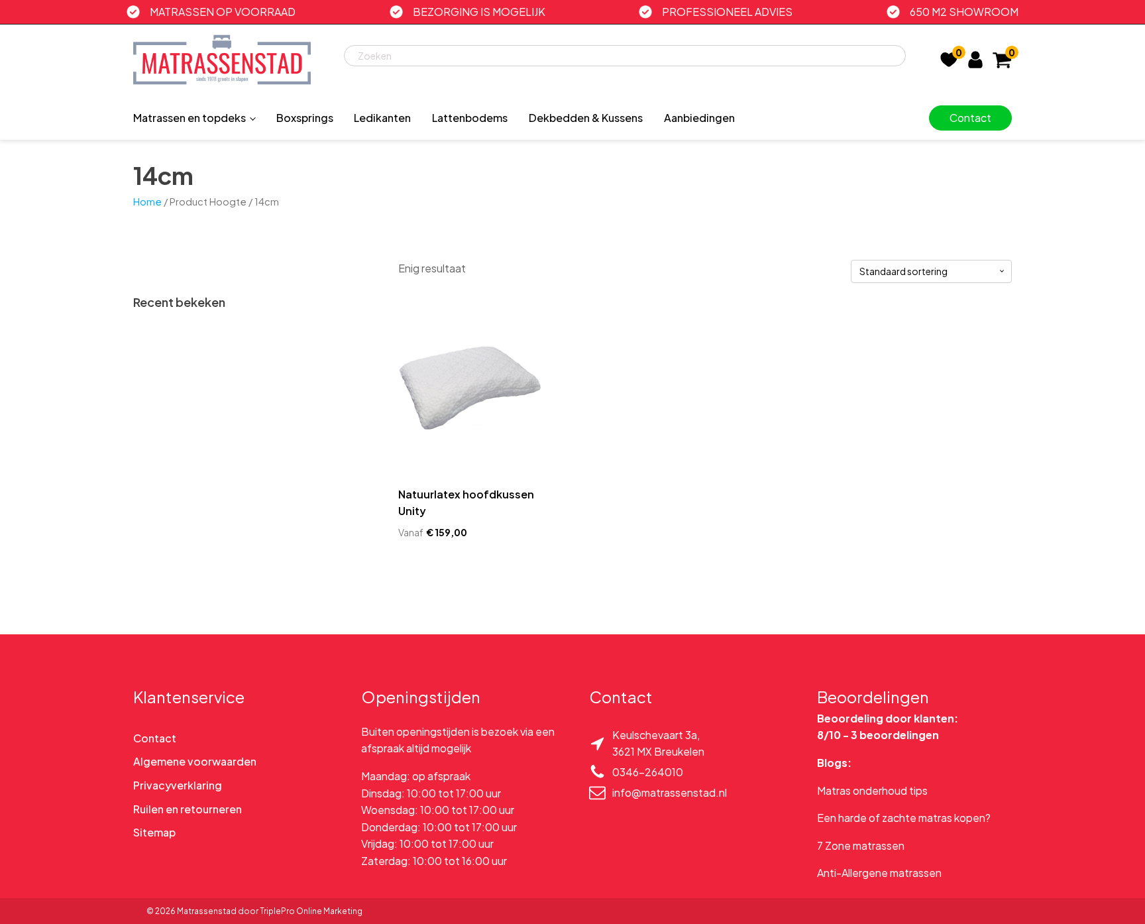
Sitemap (154, 832)
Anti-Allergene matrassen (879, 873)
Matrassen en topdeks (189, 118)
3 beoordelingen (895, 735)
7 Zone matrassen (860, 845)
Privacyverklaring (177, 785)
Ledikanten (382, 118)
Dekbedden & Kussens (586, 118)
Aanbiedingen (699, 118)
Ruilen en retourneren (187, 809)
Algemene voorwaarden (194, 761)
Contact (970, 118)
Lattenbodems (470, 118)
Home (147, 201)
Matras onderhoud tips (872, 790)
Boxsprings (304, 118)
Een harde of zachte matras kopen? (904, 818)
